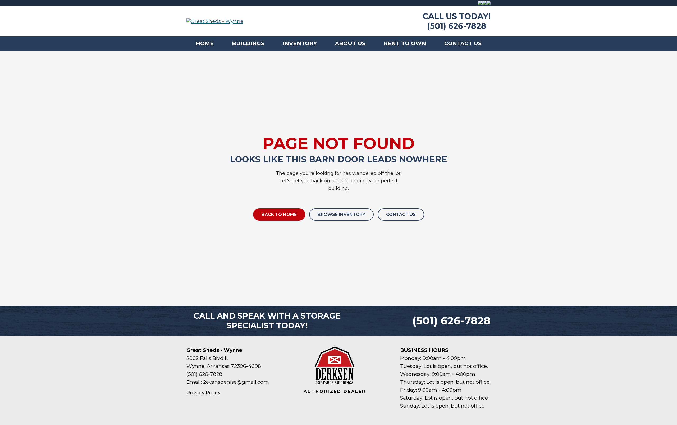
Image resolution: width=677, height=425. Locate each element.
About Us (350, 43)
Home (205, 43)
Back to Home (279, 214)
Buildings (248, 43)
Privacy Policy (203, 393)
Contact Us (463, 43)
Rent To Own (405, 43)
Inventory (300, 43)
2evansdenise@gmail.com (236, 382)
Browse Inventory (341, 214)
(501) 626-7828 (456, 26)
